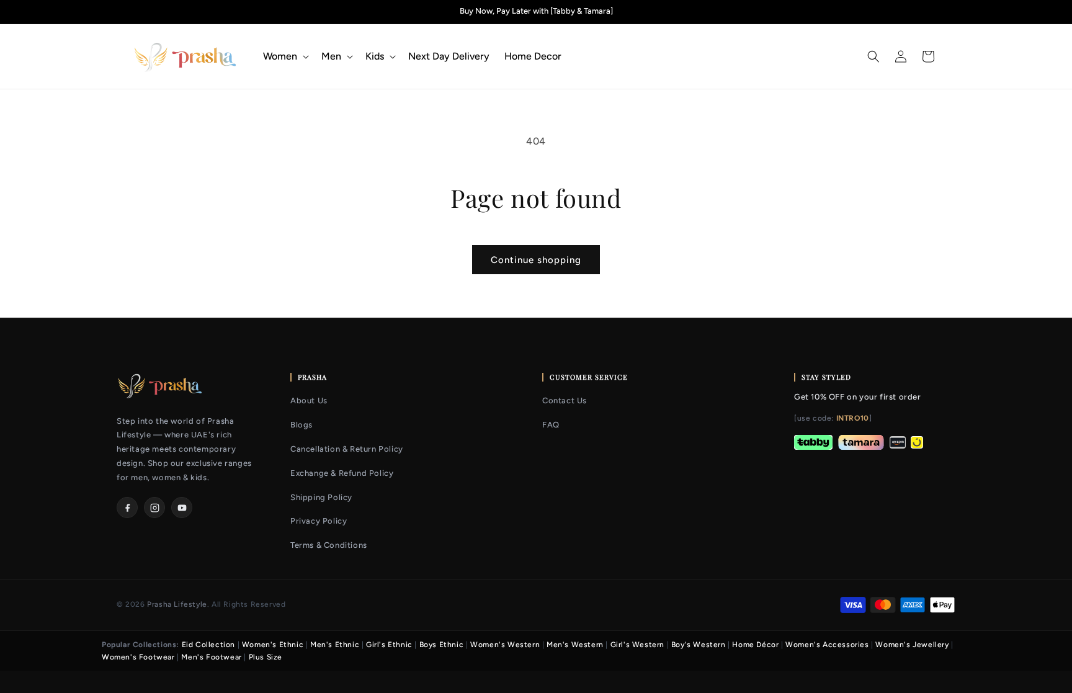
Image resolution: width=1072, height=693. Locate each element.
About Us (309, 400)
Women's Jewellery (912, 644)
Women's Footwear (138, 657)
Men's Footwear (211, 657)
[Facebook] (127, 507)
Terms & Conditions (328, 545)
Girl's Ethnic (389, 644)
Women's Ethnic (272, 644)
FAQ (551, 424)
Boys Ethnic (441, 644)
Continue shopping (536, 260)
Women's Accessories (827, 644)
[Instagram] (154, 507)
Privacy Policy (318, 520)
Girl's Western (637, 644)
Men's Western (575, 644)
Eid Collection (208, 644)
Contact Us (564, 400)
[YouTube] (181, 507)
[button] (285, 57)
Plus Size (265, 657)
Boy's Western (698, 644)
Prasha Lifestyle (177, 604)
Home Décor (755, 644)
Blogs (301, 424)
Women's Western (505, 644)
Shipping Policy (321, 497)
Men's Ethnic (334, 644)
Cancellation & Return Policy (346, 449)
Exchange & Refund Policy (341, 473)
